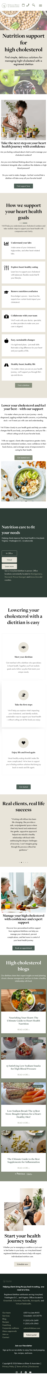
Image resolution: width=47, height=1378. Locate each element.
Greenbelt (7, 1300)
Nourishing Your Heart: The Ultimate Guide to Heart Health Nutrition (23, 1020)
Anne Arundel (36, 577)
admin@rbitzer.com (32, 1328)
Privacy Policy (8, 1366)
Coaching (6, 1325)
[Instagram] (17, 1372)
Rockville (26, 1300)
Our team (6, 1312)
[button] (40, 5)
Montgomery (36, 573)
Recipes (5, 1322)
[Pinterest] (26, 1372)
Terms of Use (22, 1366)
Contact (5, 1337)
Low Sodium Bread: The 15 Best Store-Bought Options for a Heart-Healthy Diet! (23, 1113)
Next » (29, 1173)
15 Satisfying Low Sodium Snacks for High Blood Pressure (23, 1067)
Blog (4, 1318)
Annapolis (35, 1300)
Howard (8, 577)
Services (6, 1315)
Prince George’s (19, 577)
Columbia (17, 1300)
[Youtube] (30, 1372)
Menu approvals (9, 1331)
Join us (5, 1334)
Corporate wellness (10, 1328)
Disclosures (34, 1366)
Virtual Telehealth (23, 1303)
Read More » (23, 1029)
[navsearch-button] (33, 5)
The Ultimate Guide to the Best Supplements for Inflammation (23, 1160)
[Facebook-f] (21, 1372)
